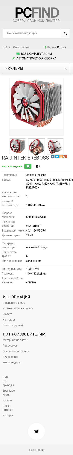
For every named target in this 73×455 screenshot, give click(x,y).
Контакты (9, 319)
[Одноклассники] (61, 156)
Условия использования (18, 308)
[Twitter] (57, 156)
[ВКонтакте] (52, 156)
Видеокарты (10, 356)
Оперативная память (16, 351)
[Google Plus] (65, 156)
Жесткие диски (12, 362)
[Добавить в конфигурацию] (27, 166)
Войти (6, 47)
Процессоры (10, 345)
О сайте (7, 313)
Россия (61, 47)
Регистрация (21, 47)
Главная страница (14, 302)
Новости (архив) (13, 325)
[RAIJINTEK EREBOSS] (36, 103)
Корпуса (8, 415)
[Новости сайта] (36, 431)
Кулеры (7, 400)
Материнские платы (15, 339)
